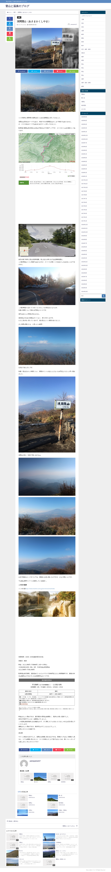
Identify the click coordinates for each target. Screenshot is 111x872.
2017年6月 (84, 202)
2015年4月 (84, 287)
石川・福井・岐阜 (86, 49)
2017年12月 (84, 180)
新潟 (82, 41)
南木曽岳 (83, 105)
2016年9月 (84, 235)
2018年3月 (84, 168)
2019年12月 (84, 135)
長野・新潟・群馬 (86, 82)
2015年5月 (84, 284)
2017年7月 (84, 198)
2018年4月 (84, 165)
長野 (19, 17)
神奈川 (83, 52)
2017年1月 (84, 220)
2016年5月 (84, 250)
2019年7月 (84, 142)
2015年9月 (84, 269)
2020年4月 (84, 124)
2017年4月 (84, 209)
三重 (82, 19)
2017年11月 (84, 183)
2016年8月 (84, 239)
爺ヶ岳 (83, 97)
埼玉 (82, 23)
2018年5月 (84, 161)
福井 (82, 56)
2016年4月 (84, 254)
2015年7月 (84, 276)
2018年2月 (84, 172)
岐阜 (82, 34)
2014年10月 (84, 291)
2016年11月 (84, 228)
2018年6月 (84, 157)
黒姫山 (83, 94)
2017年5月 (84, 206)
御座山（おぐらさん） (69, 826)
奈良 (82, 27)
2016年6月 (84, 246)
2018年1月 (84, 176)
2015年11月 (84, 261)
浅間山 (83, 101)
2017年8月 (84, 194)
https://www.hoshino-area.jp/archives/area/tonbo (40, 588)
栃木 (82, 45)
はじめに (83, 109)
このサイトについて (86, 15)
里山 (82, 64)
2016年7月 (84, 243)
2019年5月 (84, 150)
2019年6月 (84, 146)
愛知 (82, 38)
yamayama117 (74, 24)
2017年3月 (84, 213)
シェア (9, 19)
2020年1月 (84, 131)
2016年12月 (84, 224)
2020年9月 (84, 116)
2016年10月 (84, 232)
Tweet (9, 24)
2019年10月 (84, 139)
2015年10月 (84, 265)
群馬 (82, 60)
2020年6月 (84, 120)
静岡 (82, 86)
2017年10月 (84, 187)
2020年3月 (84, 128)
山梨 (82, 30)
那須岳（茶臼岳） (14, 821)
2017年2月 (84, 217)
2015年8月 (84, 273)
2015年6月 (84, 280)
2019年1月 (84, 154)
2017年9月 (84, 191)
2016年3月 (84, 258)
